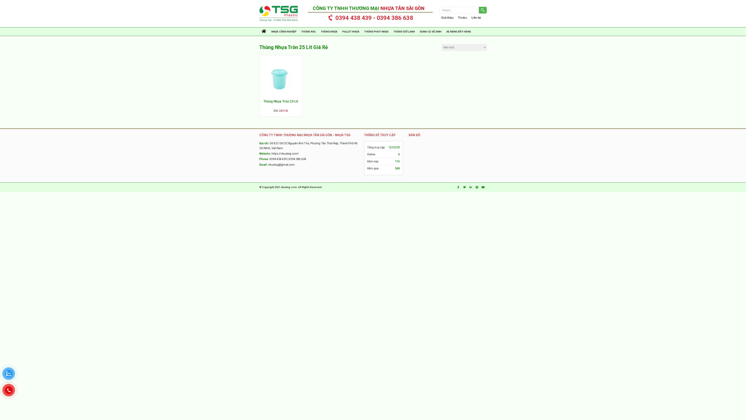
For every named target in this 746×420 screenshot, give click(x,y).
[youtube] (483, 187)
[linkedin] (470, 187)
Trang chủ (264, 31)
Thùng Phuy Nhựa (376, 31)
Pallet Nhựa (350, 31)
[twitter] (464, 187)
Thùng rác (308, 31)
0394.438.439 (278, 159)
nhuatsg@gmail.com (281, 164)
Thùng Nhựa (329, 31)
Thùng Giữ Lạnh (404, 31)
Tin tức (462, 17)
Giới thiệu (447, 17)
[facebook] (458, 187)
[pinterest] (476, 187)
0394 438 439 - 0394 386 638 (374, 17)
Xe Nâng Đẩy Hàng (458, 31)
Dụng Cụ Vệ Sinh (431, 31)
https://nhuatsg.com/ (285, 153)
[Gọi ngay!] (463, 10)
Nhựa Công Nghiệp (283, 31)
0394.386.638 (297, 159)
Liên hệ (476, 17)
